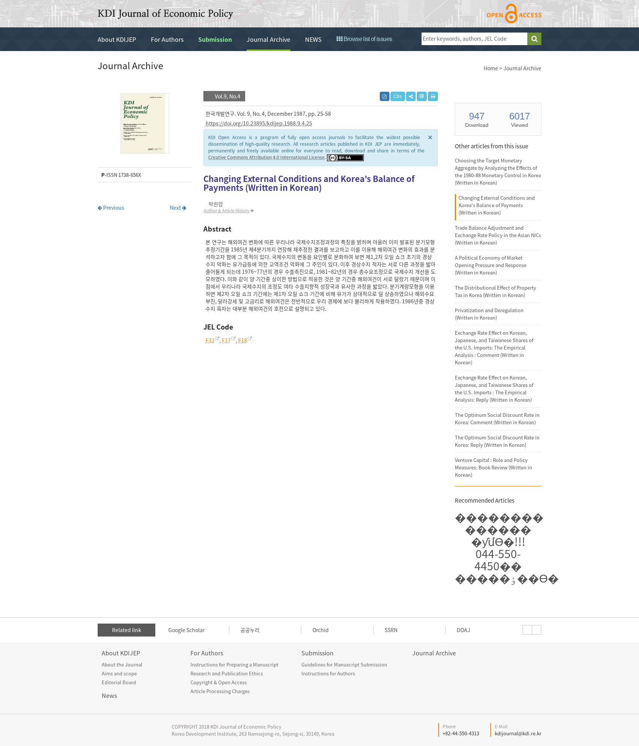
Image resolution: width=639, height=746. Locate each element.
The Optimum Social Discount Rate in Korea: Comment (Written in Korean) (497, 418)
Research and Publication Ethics (226, 673)
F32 (210, 340)
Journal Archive (268, 39)
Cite (397, 96)
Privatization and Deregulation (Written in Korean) (489, 314)
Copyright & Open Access (218, 682)
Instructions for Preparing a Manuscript (234, 664)
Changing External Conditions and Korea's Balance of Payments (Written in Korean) (497, 205)
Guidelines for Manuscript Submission (344, 664)
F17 (226, 340)
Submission (215, 39)
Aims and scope (119, 673)
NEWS (313, 39)
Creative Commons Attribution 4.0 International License (266, 157)
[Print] (433, 96)
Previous (113, 207)
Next (176, 207)
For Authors (167, 39)
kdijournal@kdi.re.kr (518, 733)
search (534, 39)
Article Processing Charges (220, 691)
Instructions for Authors (328, 673)
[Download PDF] (384, 96)
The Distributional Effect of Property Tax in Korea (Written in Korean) (495, 291)
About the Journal (122, 664)
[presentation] (527, 630)
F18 (242, 340)
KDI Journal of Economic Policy (165, 14)
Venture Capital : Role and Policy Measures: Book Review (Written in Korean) (493, 467)
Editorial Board (119, 682)
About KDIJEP (117, 39)
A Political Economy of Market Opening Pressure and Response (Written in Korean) (491, 265)
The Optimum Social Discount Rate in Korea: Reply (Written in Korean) (497, 441)
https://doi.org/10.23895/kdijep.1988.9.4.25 (259, 123)
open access (514, 13)
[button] (411, 96)
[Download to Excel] (422, 96)
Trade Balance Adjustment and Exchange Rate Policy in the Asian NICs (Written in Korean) (498, 235)
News (109, 695)
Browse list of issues (367, 39)
